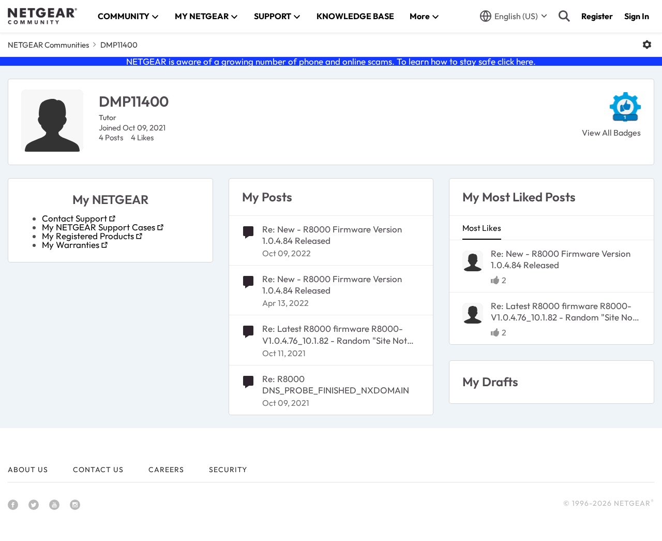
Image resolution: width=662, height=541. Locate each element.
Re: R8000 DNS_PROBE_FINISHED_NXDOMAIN (335, 384)
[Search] (564, 16)
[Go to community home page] (42, 16)
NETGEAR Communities (48, 45)
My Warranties (70, 244)
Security (228, 469)
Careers (166, 469)
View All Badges (611, 132)
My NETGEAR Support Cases (98, 227)
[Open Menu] (647, 44)
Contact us (98, 469)
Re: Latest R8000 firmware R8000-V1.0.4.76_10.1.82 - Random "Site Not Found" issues (334, 334)
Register (597, 16)
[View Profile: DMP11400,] (472, 261)
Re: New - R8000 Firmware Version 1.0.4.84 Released (332, 235)
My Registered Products (88, 235)
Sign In (636, 16)
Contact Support (74, 218)
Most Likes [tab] (481, 228)
